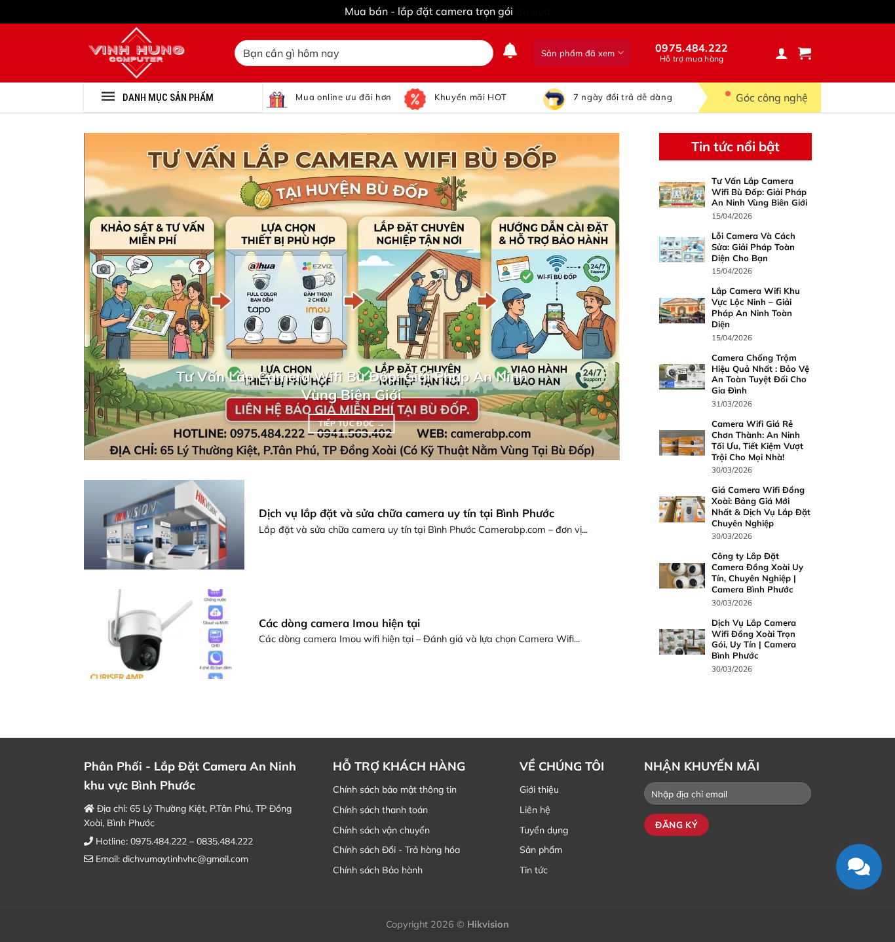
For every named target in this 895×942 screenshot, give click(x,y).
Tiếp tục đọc (351, 423)
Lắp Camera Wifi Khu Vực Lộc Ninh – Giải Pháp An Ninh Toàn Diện (755, 307)
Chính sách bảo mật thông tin (395, 789)
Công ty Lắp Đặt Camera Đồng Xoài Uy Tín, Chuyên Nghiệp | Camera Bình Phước (757, 572)
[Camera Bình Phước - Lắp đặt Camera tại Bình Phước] (149, 53)
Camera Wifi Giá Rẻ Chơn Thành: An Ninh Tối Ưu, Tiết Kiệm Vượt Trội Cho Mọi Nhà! (757, 440)
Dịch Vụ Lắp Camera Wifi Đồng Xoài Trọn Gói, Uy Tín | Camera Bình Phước (753, 639)
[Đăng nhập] (781, 53)
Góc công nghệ (772, 97)
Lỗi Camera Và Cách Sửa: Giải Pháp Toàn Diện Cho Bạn (753, 246)
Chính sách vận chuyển (381, 830)
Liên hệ (535, 810)
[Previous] (111, 296)
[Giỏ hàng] (804, 53)
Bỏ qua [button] (533, 11)
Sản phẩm (541, 850)
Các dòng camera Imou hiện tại (339, 623)
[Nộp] (480, 53)
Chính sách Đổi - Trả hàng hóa (396, 850)
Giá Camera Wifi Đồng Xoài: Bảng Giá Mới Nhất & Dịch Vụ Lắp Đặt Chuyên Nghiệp (760, 506)
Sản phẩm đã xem (578, 53)
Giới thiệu (539, 789)
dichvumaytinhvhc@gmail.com (185, 859)
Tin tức (534, 870)
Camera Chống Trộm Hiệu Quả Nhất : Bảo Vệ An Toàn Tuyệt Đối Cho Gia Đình (760, 373)
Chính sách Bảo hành (378, 870)
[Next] (592, 296)
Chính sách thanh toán (380, 810)
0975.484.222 (692, 52)
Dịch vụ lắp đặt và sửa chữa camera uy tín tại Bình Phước (406, 513)
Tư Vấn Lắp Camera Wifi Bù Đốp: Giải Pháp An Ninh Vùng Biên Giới (351, 385)
